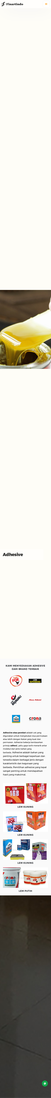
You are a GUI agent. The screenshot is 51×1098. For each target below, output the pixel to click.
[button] (46, 4)
